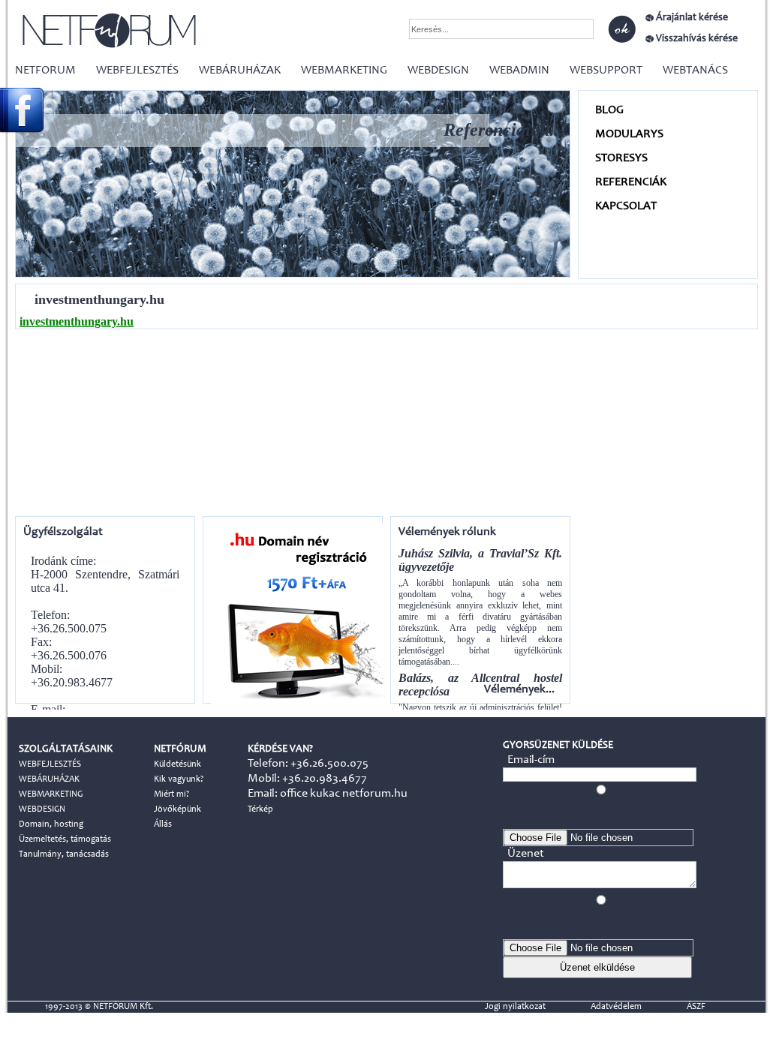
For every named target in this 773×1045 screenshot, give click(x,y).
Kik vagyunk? (178, 779)
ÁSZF (696, 1006)
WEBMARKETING (344, 71)
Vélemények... (519, 689)
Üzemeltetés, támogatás (65, 839)
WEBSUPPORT (606, 71)
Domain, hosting (51, 824)
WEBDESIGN (438, 71)
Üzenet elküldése (597, 967)
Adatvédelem (616, 1006)
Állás (163, 824)
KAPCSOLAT (626, 206)
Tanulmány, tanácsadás (64, 854)
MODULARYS (629, 134)
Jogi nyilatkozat (515, 1006)
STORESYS (621, 158)
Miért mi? (171, 794)
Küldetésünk (177, 764)
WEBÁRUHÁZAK (240, 71)
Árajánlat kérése (692, 18)
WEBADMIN (519, 71)
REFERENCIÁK (630, 182)
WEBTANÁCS (695, 71)
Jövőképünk (177, 809)
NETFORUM (45, 71)
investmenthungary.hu (77, 321)
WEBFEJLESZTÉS (137, 71)
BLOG (609, 110)
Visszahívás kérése (697, 39)
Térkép (260, 809)
